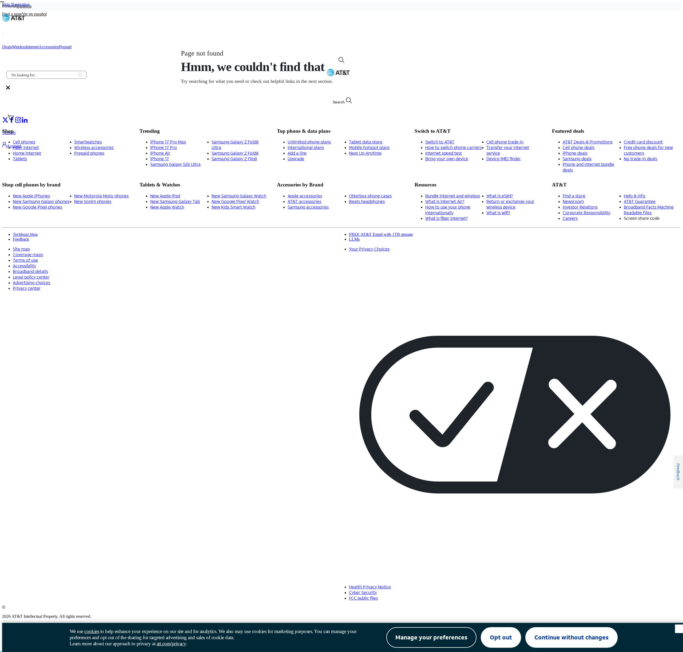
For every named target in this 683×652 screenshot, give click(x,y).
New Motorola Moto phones (101, 195)
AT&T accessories (304, 201)
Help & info (634, 195)
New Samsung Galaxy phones (41, 201)
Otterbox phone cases (370, 195)
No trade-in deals (640, 158)
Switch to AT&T (440, 142)
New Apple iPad (165, 195)
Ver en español (34, 14)
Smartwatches (88, 142)
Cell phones (24, 142)
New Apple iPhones (31, 195)
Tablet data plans (365, 142)
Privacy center (27, 288)
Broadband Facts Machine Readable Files (649, 209)
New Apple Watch (167, 207)
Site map (21, 249)
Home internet (27, 153)
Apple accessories (305, 195)
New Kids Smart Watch (233, 207)
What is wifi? (498, 212)
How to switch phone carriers (453, 147)
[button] (8, 88)
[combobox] (42, 75)
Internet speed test (443, 153)
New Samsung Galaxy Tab (175, 201)
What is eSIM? (499, 195)
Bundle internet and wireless (452, 195)
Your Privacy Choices (369, 249)
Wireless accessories (94, 147)
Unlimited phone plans (309, 142)
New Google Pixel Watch (235, 201)
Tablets (20, 158)
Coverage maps (28, 254)
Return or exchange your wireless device (510, 204)
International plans (306, 147)
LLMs (354, 239)
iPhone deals (575, 153)
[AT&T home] (13, 20)
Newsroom (573, 201)
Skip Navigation (16, 4)
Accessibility (24, 265)
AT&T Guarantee (640, 201)
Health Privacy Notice (370, 586)
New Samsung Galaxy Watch (239, 195)
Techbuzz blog (25, 234)
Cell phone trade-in (504, 142)
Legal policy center (31, 277)
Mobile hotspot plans (369, 147)
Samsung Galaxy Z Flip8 (234, 158)
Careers (570, 218)
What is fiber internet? (446, 218)
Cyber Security (363, 592)
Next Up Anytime (365, 153)
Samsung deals (577, 158)
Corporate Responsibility (586, 212)
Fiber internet (26, 147)
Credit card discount (643, 142)
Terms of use (25, 260)
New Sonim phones (92, 201)
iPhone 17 (159, 158)
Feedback (21, 239)
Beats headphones (367, 201)
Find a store (574, 195)
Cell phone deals (578, 147)
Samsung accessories (308, 207)
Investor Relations (580, 207)
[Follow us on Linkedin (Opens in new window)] (24, 119)
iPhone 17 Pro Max (168, 142)
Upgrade (296, 158)
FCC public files (363, 598)
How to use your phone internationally (447, 209)
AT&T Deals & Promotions (588, 142)
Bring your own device (446, 158)
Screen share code (642, 218)
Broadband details (30, 271)
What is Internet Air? (444, 201)
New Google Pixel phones (37, 207)
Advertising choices (31, 282)
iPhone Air (160, 153)
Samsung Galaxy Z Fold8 (235, 153)
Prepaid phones (89, 153)
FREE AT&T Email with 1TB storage (381, 234)
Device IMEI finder (503, 158)
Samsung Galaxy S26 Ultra (175, 164)
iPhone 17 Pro (163, 147)
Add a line (297, 153)
